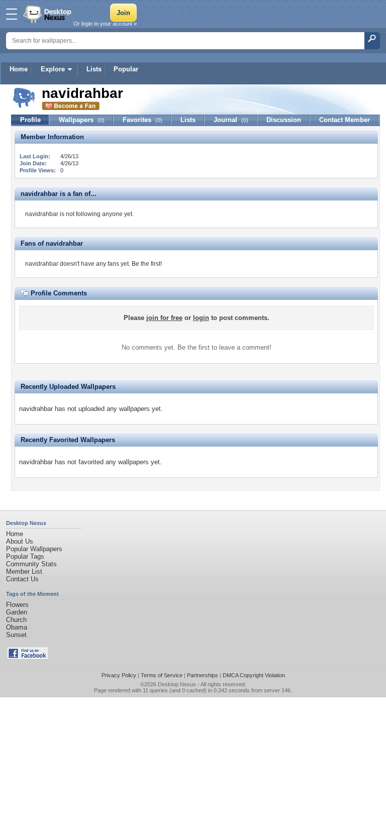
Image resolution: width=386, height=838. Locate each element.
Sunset (16, 635)
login (201, 318)
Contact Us (22, 579)
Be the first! (147, 263)
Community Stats (31, 564)
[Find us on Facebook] (27, 657)
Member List (24, 571)
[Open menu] (11, 14)
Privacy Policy (119, 675)
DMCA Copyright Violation (254, 675)
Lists (94, 69)
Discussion (283, 120)
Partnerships (202, 675)
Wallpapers (82, 120)
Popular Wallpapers (34, 549)
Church (16, 619)
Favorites (142, 120)
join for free (164, 318)
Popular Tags (25, 556)
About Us (19, 541)
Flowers (17, 604)
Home (19, 69)
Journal (231, 120)
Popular (126, 69)
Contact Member (344, 120)
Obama (16, 627)
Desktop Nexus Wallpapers (48, 14)
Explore (53, 69)
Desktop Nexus (177, 684)
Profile (30, 120)
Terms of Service (161, 675)
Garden (16, 612)
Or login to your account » (105, 24)
